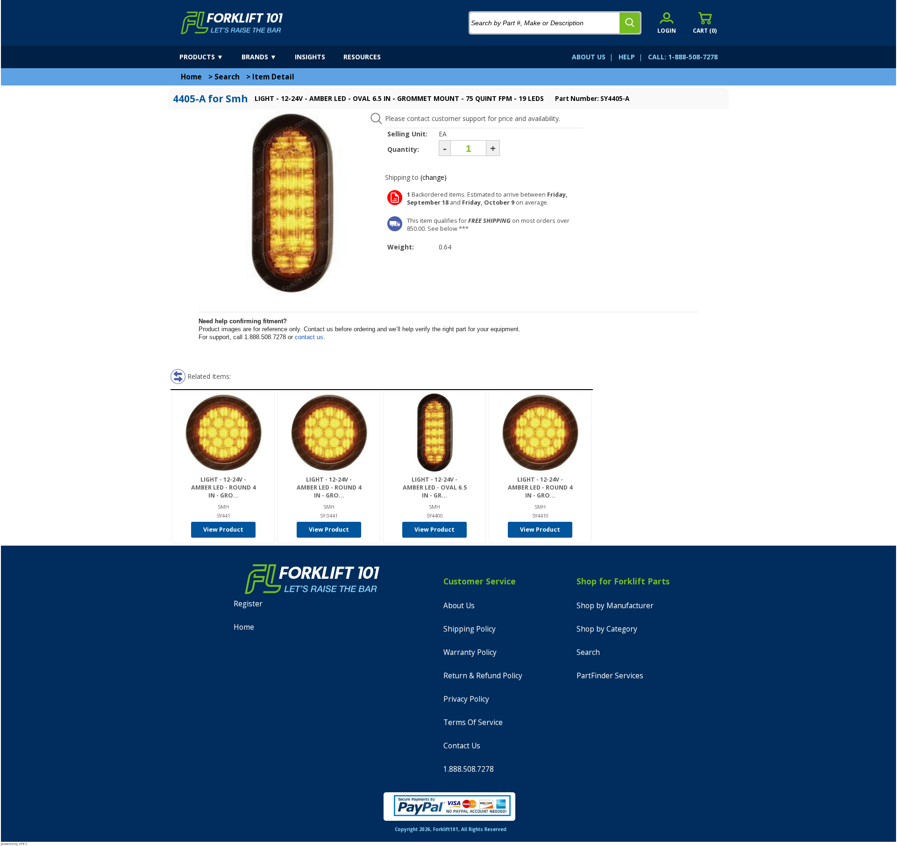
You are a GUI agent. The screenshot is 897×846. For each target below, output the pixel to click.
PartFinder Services (610, 676)
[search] (629, 23)
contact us (309, 337)
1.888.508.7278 (468, 769)
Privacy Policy (466, 699)
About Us (459, 606)
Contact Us (461, 746)
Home (191, 77)
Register (248, 604)
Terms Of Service (473, 722)
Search (227, 77)
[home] (232, 23)
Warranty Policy (470, 652)
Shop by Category (607, 629)
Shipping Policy (469, 629)
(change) (433, 177)
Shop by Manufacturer (615, 606)
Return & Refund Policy (482, 676)
